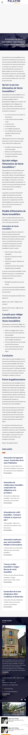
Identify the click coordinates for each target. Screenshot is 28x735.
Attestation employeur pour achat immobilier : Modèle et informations (13, 542)
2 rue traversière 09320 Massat (10, 691)
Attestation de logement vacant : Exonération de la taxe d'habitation (14, 460)
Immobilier (10, 443)
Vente (16, 443)
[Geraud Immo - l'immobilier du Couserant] (14, 2)
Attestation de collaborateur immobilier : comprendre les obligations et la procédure (14, 487)
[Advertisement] (14, 19)
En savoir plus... (8, 473)
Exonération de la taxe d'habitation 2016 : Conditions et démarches (13, 594)
